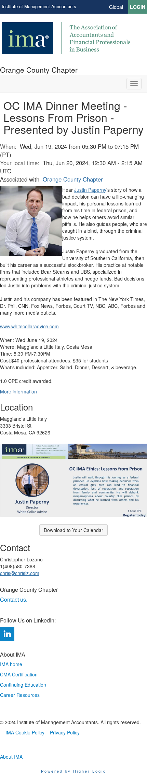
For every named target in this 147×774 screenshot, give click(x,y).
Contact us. (14, 599)
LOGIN (137, 6)
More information (18, 391)
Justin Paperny (90, 189)
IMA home (11, 664)
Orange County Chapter (73, 179)
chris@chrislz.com (19, 573)
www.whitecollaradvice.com (29, 326)
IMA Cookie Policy (24, 732)
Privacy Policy (65, 732)
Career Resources (20, 694)
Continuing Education (23, 684)
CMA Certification (19, 674)
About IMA (11, 756)
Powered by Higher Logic (73, 771)
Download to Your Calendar (73, 530)
